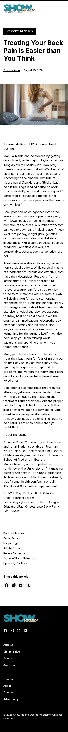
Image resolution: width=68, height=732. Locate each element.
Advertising (10, 699)
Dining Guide (11, 651)
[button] (61, 8)
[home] (19, 8)
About (7, 685)
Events (7, 658)
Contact (8, 692)
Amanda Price (11, 70)
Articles (8, 644)
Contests (9, 679)
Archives (9, 665)
